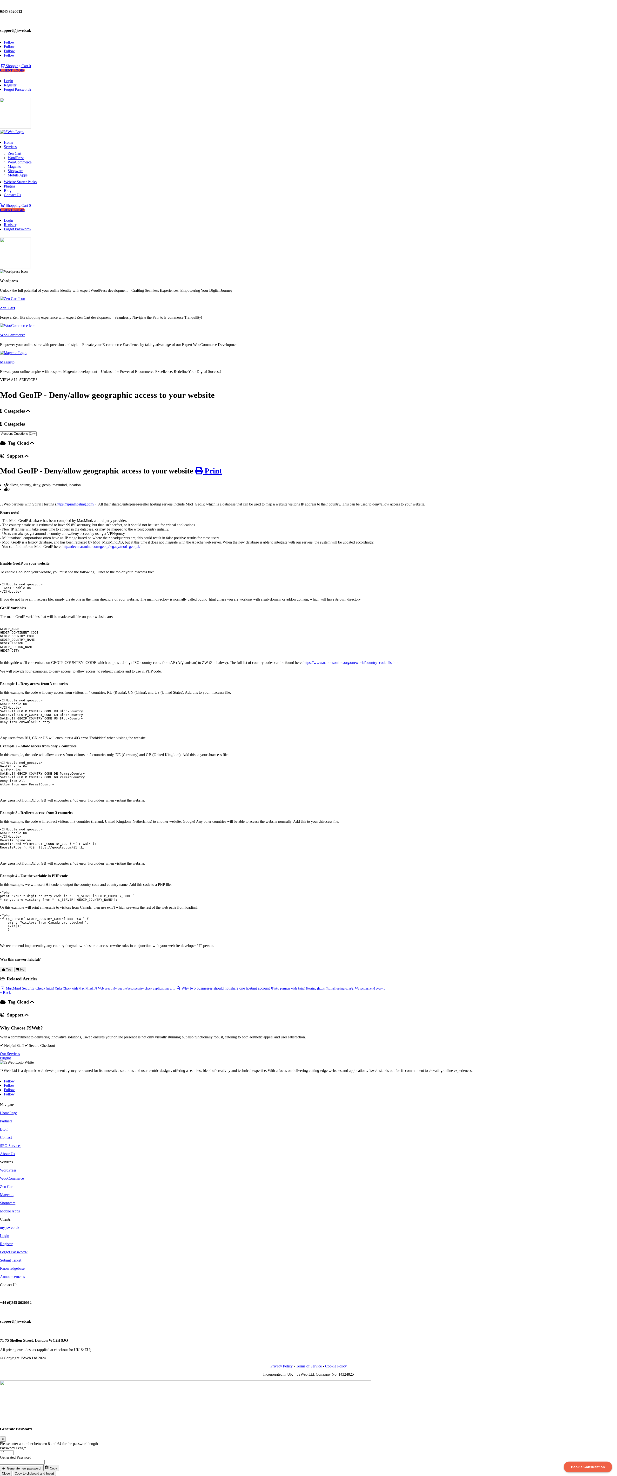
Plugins (9, 186)
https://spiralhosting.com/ (75, 504)
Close (6, 1473)
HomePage (8, 1113)
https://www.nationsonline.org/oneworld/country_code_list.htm (351, 662)
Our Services (10, 1054)
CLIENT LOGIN (12, 70)
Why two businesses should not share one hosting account (283, 988)
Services (10, 147)
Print (212, 470)
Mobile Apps (17, 175)
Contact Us (12, 195)
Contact (6, 1137)
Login (8, 81)
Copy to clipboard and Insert (34, 1473)
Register (10, 85)
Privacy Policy (281, 1366)
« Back (5, 992)
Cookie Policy (336, 1366)
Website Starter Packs (20, 182)
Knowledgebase (12, 1268)
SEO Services (10, 1146)
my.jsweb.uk (9, 1227)
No (21, 969)
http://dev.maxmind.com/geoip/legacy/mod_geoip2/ (101, 546)
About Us (7, 1154)
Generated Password (15, 1457)
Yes (8, 969)
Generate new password (23, 1468)
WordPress (16, 158)
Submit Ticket (10, 1260)
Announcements (12, 1277)
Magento (14, 166)
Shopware (15, 171)
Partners (6, 1121)
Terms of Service (309, 1366)
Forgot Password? (17, 89)
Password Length (13, 1448)
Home (8, 142)
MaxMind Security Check (90, 988)
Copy (53, 1468)
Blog (7, 190)
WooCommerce (20, 162)
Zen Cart (14, 153)
